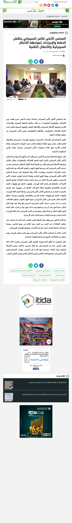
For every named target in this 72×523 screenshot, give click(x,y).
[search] (4, 10)
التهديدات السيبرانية (57, 279)
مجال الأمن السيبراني (43, 270)
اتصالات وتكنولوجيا (53, 16)
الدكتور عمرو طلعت (45, 275)
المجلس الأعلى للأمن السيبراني (21, 270)
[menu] (67, 10)
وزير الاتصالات (59, 275)
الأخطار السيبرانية (29, 275)
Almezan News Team (58, 55)
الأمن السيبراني (59, 270)
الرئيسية (64, 16)
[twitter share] (36, 61)
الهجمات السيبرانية (39, 279)
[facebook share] (41, 61)
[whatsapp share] (30, 61)
